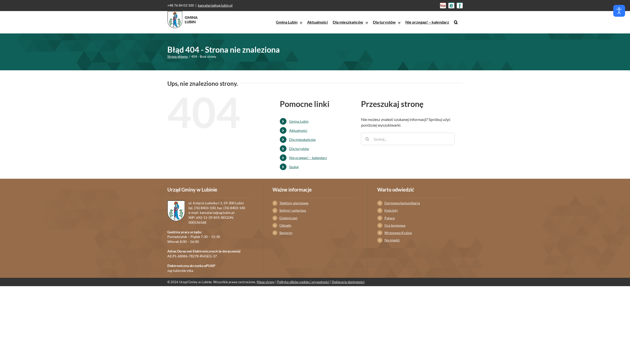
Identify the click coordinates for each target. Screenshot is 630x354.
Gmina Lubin (299, 121)
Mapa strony (266, 282)
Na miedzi (392, 240)
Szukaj (294, 167)
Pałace (389, 218)
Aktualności (298, 130)
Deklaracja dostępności (348, 282)
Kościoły (391, 210)
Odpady (285, 225)
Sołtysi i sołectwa (292, 210)
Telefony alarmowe (293, 203)
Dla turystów (299, 149)
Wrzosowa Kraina (398, 233)
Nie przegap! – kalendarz (308, 158)
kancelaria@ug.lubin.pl (215, 5)
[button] (456, 22)
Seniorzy (285, 233)
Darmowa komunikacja (402, 203)
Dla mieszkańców (302, 139)
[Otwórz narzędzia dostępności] (619, 11)
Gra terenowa (394, 225)
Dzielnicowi (288, 218)
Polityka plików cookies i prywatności (303, 282)
